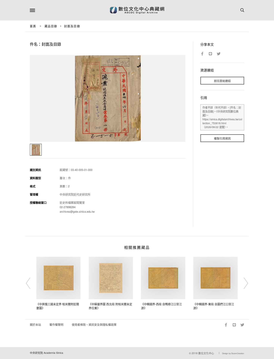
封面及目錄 (72, 26)
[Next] (242, 283)
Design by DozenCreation (233, 353)
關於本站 (35, 324)
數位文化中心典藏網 (137, 10)
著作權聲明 (56, 324)
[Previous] (31, 283)
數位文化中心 (206, 353)
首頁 (33, 26)
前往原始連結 (222, 81)
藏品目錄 (51, 26)
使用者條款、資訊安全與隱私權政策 (94, 324)
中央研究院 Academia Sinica (46, 353)
